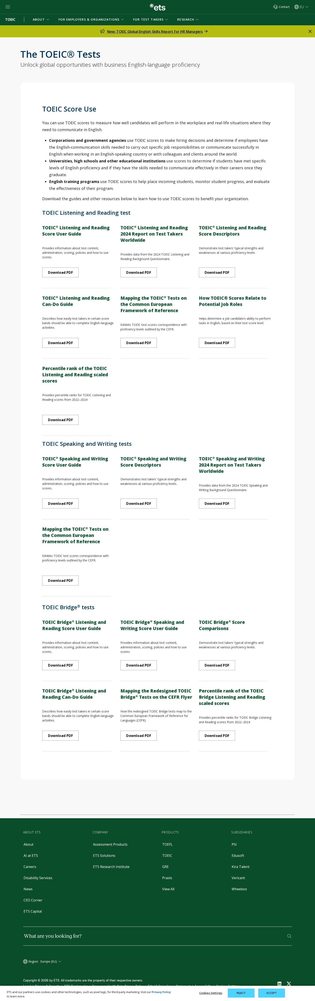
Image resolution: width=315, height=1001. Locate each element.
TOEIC (167, 855)
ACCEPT (271, 993)
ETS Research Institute (111, 866)
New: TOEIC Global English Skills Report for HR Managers (155, 31)
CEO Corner (33, 900)
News (28, 889)
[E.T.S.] (157, 7)
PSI (234, 844)
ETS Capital (33, 911)
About (28, 844)
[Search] (289, 936)
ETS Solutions (104, 855)
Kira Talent (240, 866)
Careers (30, 866)
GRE (165, 866)
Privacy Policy (161, 992)
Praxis (167, 877)
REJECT (241, 993)
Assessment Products (110, 844)
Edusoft (238, 855)
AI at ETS (31, 855)
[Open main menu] (7, 6)
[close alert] (310, 31)
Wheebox (239, 889)
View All (168, 889)
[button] (41, 19)
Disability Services (38, 877)
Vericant (238, 877)
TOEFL (167, 844)
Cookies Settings (210, 993)
